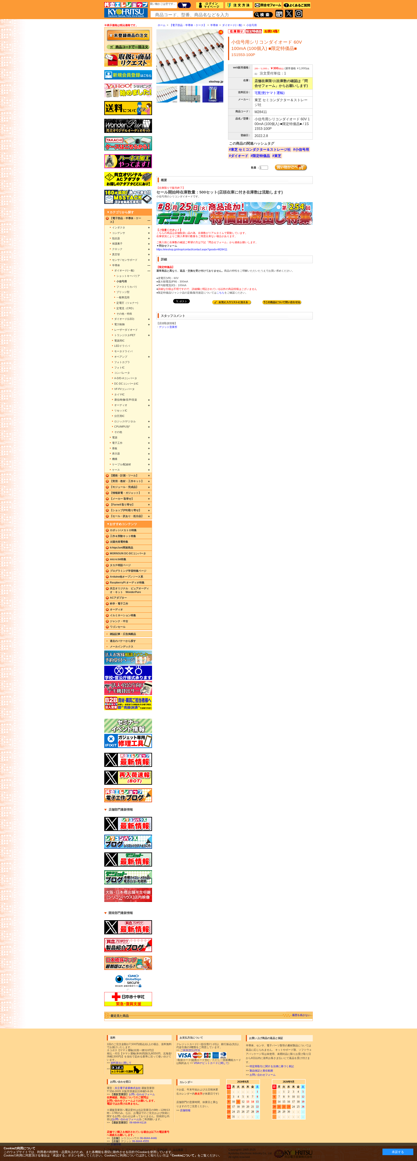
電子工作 (117, 442)
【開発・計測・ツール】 (124, 475)
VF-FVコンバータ (124, 389)
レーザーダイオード (126, 329)
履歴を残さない (301, 1015)
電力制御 (119, 324)
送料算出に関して (121, 1062)
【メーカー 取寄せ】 (122, 498)
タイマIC (119, 394)
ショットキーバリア (128, 275)
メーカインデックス (121, 646)
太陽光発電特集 (119, 541)
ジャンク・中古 (119, 621)
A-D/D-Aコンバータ (125, 378)
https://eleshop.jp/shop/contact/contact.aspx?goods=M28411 (191, 249)
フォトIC (119, 367)
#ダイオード (238, 156)
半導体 (214, 25)
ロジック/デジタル (125, 421)
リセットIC (120, 410)
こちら (220, 292)
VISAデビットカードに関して (211, 1063)
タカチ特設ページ (120, 565)
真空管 (116, 254)
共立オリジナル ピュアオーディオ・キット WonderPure (129, 590)
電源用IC (119, 340)
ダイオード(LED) (124, 318)
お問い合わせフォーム (263, 1074)
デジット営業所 (168, 327)
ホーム (161, 25)
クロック (117, 249)
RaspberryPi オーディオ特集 (127, 582)
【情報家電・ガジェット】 (125, 492)
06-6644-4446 (148, 1138)
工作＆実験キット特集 (123, 536)
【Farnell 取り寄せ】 (122, 504)
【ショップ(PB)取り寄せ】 (125, 510)
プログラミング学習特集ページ (128, 570)
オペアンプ (120, 356)
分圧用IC (119, 416)
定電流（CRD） (125, 308)
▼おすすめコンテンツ (122, 524)
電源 (114, 437)
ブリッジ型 (122, 292)
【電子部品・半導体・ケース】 (188, 25)
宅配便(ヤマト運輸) (270, 93)
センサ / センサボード (124, 259)
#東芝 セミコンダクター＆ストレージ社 (260, 149)
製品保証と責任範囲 (261, 1070)
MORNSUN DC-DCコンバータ (128, 553)
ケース (116, 469)
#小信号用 (301, 149)
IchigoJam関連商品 (121, 547)
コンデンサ (118, 233)
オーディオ (120, 405)
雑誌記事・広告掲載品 (123, 634)
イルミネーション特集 (123, 615)
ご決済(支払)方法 (190, 1050)
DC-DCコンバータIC (126, 383)
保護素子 (117, 243)
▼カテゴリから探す (120, 212)
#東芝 (276, 156)
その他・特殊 (124, 313)
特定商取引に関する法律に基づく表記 (272, 1066)
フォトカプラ (122, 362)
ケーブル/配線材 (121, 464)
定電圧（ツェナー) (127, 302)
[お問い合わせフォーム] (125, 1119)
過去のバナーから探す (123, 640)
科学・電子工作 (119, 603)
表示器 (116, 453)
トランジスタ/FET (124, 335)
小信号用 (251, 25)
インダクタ (118, 227)
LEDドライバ (122, 345)
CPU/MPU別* (122, 426)
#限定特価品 (260, 156)
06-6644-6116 (137, 1122)
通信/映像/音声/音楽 (125, 399)
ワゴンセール (118, 626)
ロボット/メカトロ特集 (123, 530)
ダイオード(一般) (232, 25)
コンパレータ (122, 372)
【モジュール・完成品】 (124, 487)
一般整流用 (122, 297)
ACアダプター (118, 597)
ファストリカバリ (126, 286)
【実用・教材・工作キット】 (127, 481)
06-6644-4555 (140, 1141)
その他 (118, 432)
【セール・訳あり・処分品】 (127, 516)
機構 (114, 459)
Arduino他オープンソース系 (126, 576)
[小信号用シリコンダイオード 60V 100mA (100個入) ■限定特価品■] (166, 94)
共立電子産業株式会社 (128, 1088)
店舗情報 (185, 1110)
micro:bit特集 (118, 559)
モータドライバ (123, 351)
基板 (114, 448)
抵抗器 (116, 238)
